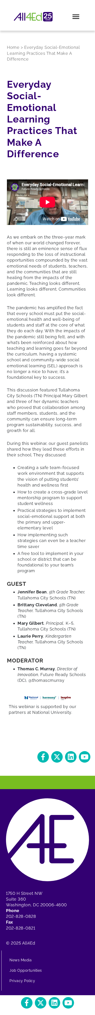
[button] (43, 757)
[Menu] (76, 17)
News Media (20, 960)
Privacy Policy (22, 981)
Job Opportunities (25, 970)
